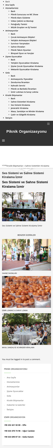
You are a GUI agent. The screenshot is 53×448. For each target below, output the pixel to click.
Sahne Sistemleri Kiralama (37, 165)
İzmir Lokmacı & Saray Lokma (15, 310)
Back (7, 1)
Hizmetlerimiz (13, 382)
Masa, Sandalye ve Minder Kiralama (18, 348)
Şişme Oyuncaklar (15, 391)
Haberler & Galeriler (16, 405)
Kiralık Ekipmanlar (15, 165)
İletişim (10, 409)
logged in (18, 359)
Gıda (9, 396)
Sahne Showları (9, 273)
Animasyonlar (13, 386)
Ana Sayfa (11, 377)
